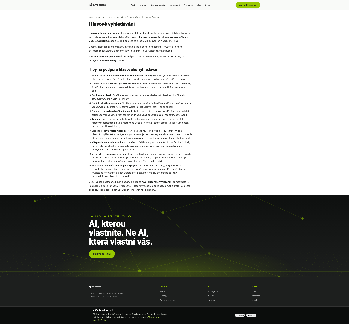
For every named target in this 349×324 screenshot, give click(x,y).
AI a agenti (175, 5)
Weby (133, 5)
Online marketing (159, 5)
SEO (122, 17)
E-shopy (143, 5)
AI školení (188, 5)
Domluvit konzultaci (248, 5)
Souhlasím (251, 315)
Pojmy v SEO (132, 17)
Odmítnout (240, 315)
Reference (255, 296)
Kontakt (254, 300)
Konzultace (213, 300)
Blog (199, 5)
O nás (207, 5)
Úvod (91, 17)
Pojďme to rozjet (102, 253)
